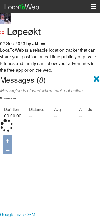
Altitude (85, 109)
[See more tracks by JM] (5, 17)
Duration (11, 109)
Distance (36, 109)
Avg (57, 109)
